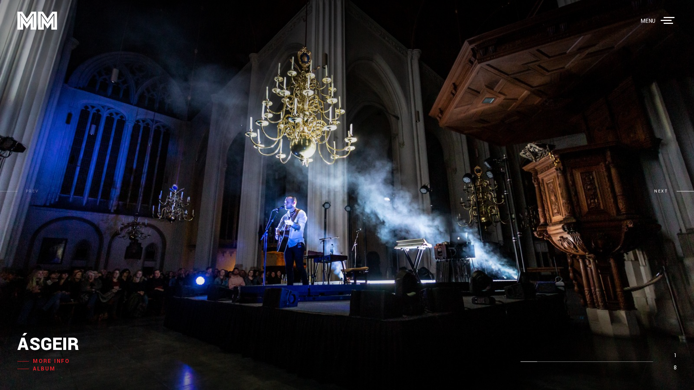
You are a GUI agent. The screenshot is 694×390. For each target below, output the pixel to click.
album (44, 369)
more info (51, 361)
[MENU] (669, 21)
